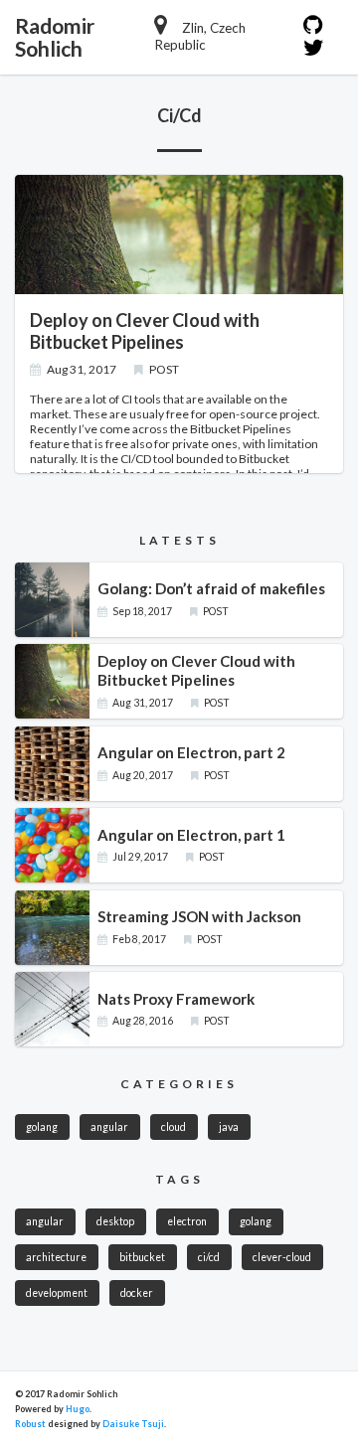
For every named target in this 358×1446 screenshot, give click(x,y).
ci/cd (209, 1257)
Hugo (78, 1408)
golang (42, 1127)
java (229, 1127)
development (57, 1293)
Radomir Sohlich (54, 37)
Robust (30, 1423)
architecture (56, 1257)
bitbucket (142, 1257)
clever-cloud (282, 1257)
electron (187, 1221)
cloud (173, 1127)
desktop (115, 1221)
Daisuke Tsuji (133, 1423)
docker (136, 1293)
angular (109, 1127)
